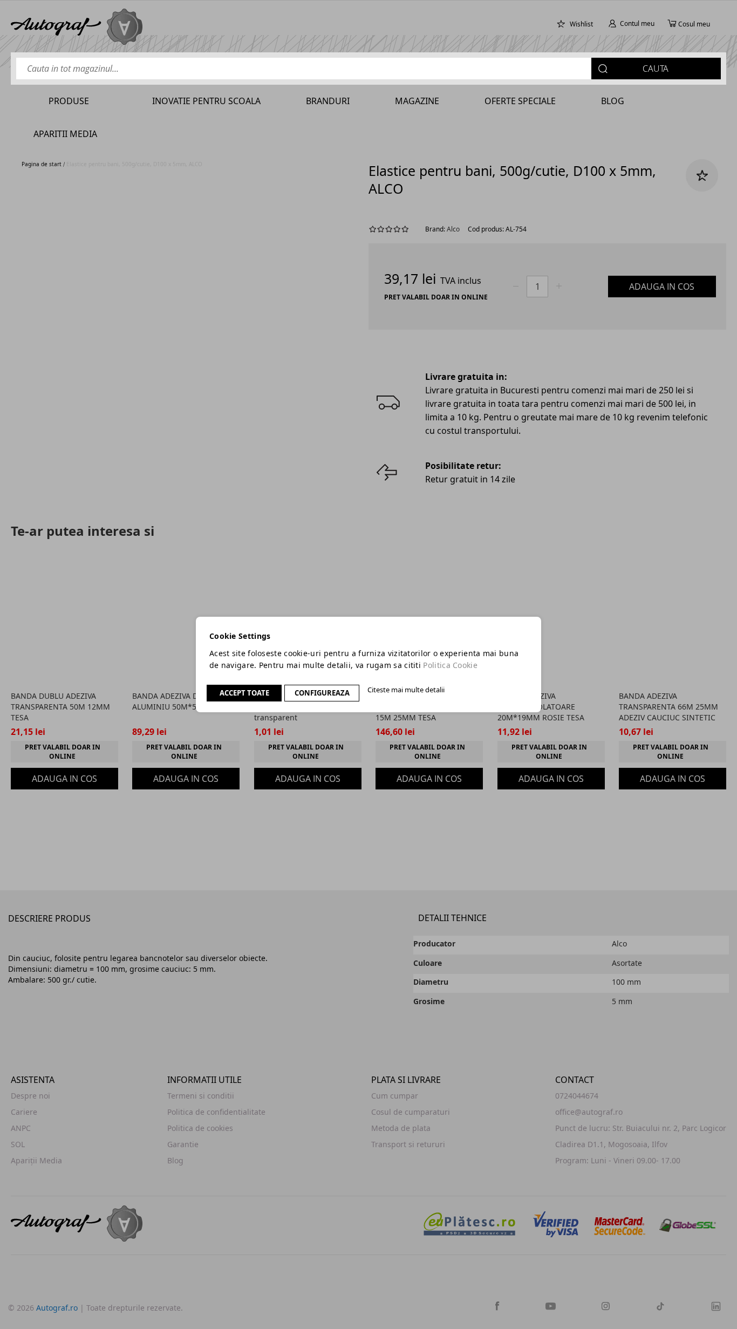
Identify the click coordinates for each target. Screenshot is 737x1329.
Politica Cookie (450, 665)
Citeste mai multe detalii (406, 689)
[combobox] (368, 68)
